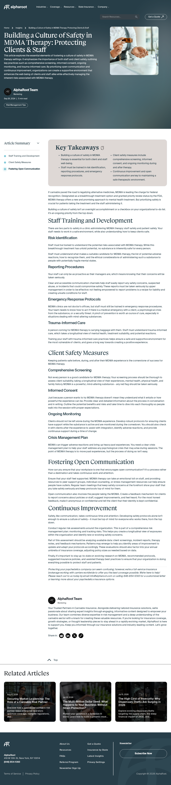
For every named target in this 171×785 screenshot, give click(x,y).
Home (6, 28)
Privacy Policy (32, 774)
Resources (65, 750)
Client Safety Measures (20, 162)
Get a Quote (94, 744)
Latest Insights (95, 756)
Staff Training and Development (24, 156)
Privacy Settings (96, 762)
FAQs (62, 756)
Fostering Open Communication (24, 169)
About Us (65, 744)
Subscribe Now (143, 753)
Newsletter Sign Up (70, 768)
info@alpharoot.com (101, 576)
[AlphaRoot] (15, 7)
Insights (19, 28)
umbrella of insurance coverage (65, 550)
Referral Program (69, 762)
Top (56, 660)
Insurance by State (97, 750)
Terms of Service (12, 774)
